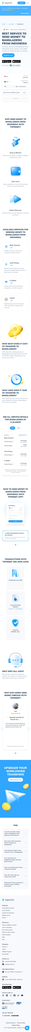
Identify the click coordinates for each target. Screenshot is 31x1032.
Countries (11, 24)
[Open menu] (28, 3)
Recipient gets (24, 80)
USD (18, 428)
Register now (8, 55)
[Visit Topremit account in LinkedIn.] (7, 995)
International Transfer (8, 908)
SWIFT (4, 917)
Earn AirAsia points (7, 930)
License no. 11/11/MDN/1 (15, 609)
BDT (12, 428)
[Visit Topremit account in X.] (11, 995)
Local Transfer (6, 910)
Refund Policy (16, 1025)
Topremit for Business (8, 913)
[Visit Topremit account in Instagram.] (3, 995)
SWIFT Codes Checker (8, 932)
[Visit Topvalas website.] (6, 1015)
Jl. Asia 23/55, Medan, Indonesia (13, 979)
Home (3, 24)
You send (26, 75)
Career (4, 949)
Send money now (15, 780)
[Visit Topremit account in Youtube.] (22, 995)
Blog (3, 937)
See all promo (25, 13)
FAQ (3, 939)
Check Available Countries (9, 925)
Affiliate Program (7, 951)
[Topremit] (7, 3)
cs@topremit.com (9, 964)
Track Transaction (7, 927)
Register (21, 3)
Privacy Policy (21, 1023)
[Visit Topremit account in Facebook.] (14, 995)
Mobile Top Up (6, 915)
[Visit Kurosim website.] (15, 1015)
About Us (4, 947)
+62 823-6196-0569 (10, 961)
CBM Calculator (6, 934)
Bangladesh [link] (20, 24)
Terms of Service (11, 1023)
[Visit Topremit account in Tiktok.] (18, 995)
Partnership (5, 954)
